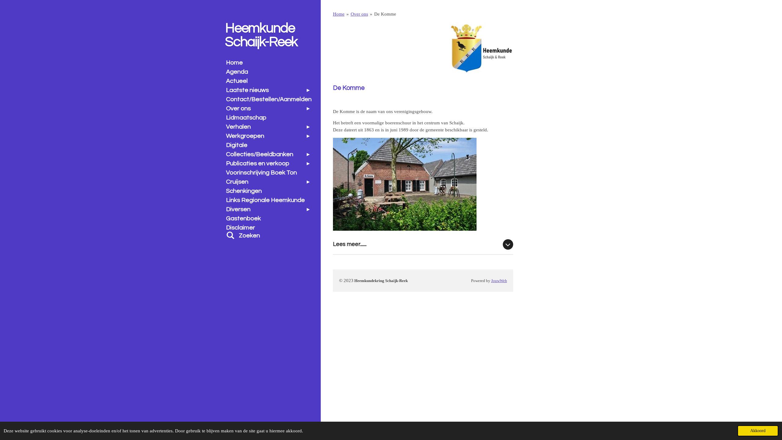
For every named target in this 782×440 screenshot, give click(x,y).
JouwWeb (499, 281)
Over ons (359, 14)
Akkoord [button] (758, 430)
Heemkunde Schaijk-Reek (261, 35)
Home (339, 14)
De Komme (385, 14)
